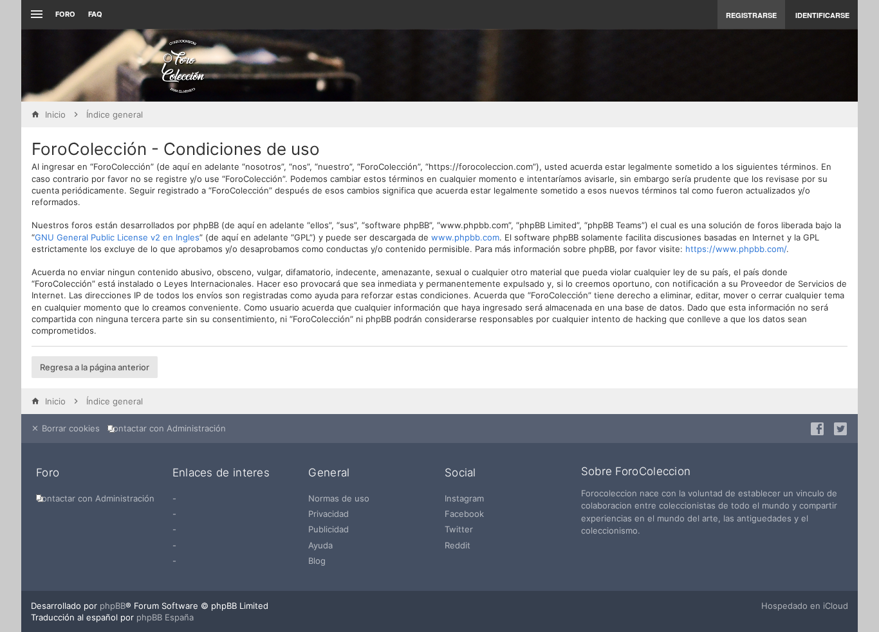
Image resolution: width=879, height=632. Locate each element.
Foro (65, 14)
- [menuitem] (174, 498)
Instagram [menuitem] (464, 498)
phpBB (112, 605)
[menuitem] (169, 428)
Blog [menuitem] (317, 560)
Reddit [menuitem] (457, 545)
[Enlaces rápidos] (35, 14)
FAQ (95, 14)
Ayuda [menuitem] (320, 545)
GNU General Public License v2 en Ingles (117, 237)
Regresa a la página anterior (94, 367)
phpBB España (165, 617)
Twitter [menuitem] (459, 529)
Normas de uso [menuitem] (338, 498)
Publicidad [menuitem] (328, 529)
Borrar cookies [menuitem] (69, 428)
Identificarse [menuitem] (822, 15)
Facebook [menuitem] (464, 514)
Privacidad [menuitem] (328, 514)
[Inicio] (183, 66)
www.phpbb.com (465, 237)
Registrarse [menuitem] (751, 15)
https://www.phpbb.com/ (735, 249)
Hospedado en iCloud (804, 605)
